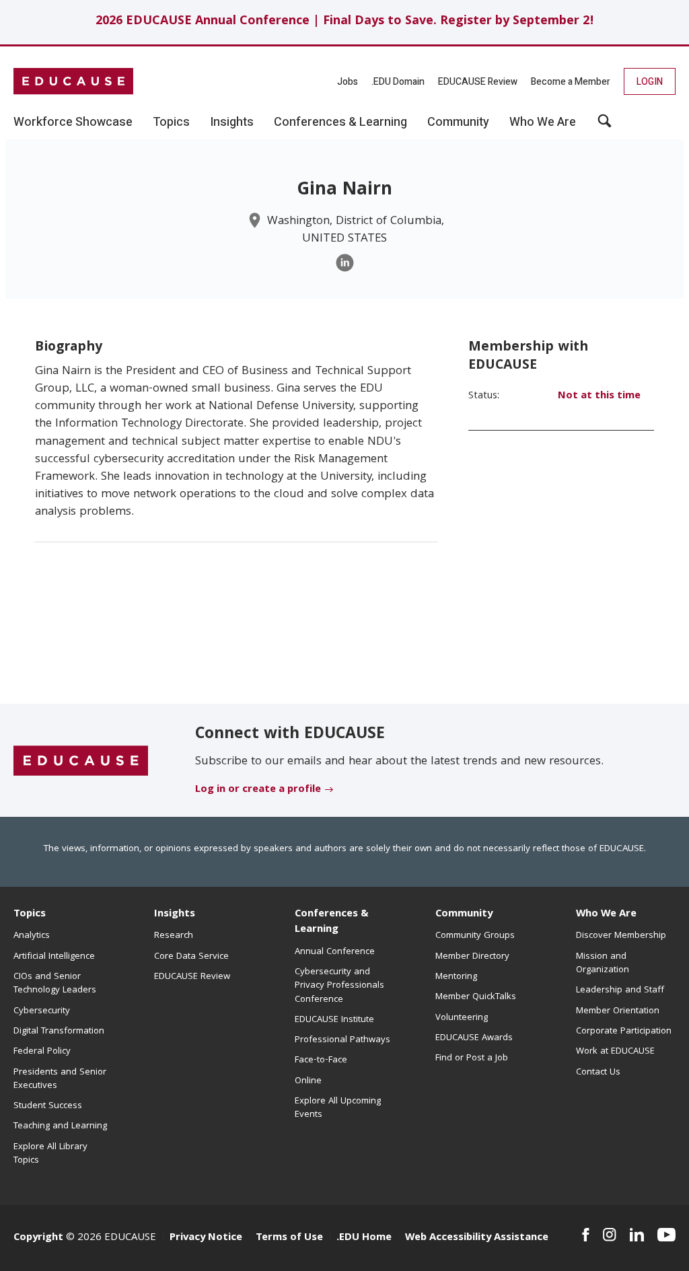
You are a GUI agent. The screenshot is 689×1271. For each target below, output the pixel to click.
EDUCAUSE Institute (334, 1020)
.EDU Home (364, 1238)
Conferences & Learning (332, 922)
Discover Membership (621, 936)
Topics (29, 914)
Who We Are (606, 914)
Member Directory (472, 956)
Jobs (347, 82)
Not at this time (599, 396)
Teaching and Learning (60, 1126)
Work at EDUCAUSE (615, 1051)
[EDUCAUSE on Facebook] (585, 1234)
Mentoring (456, 977)
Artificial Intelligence (54, 956)
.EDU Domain (398, 82)
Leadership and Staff (620, 990)
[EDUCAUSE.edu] (73, 81)
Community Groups (475, 936)
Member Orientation (617, 1011)
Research (173, 936)
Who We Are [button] (542, 122)
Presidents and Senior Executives (59, 1079)
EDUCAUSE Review (477, 82)
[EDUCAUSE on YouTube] (666, 1234)
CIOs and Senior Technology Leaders (54, 984)
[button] (604, 125)
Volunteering (461, 1018)
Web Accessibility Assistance (476, 1238)
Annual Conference (335, 952)
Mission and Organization (602, 963)
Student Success (47, 1106)
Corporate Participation (624, 1031)
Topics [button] (171, 122)
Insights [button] (232, 122)
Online (308, 1081)
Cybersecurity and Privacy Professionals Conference (339, 986)
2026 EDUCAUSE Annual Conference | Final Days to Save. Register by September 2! (345, 21)
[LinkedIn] (345, 263)
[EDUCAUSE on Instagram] (609, 1234)
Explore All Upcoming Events (338, 1108)
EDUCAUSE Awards (474, 1038)
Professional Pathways (342, 1040)
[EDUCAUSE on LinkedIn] (637, 1234)
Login (650, 82)
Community (464, 914)
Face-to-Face (321, 1060)
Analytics (31, 936)
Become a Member (570, 82)
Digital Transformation (58, 1031)
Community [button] (458, 122)
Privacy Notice (206, 1238)
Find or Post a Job (471, 1058)
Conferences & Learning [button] (340, 122)
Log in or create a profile (258, 790)
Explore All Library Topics (50, 1154)
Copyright (38, 1238)
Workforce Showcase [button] (73, 122)
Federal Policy (42, 1051)
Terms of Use (289, 1238)
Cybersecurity (41, 1011)
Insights (174, 914)
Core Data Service (191, 956)
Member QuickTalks (475, 997)
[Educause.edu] (80, 761)
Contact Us (598, 1072)
